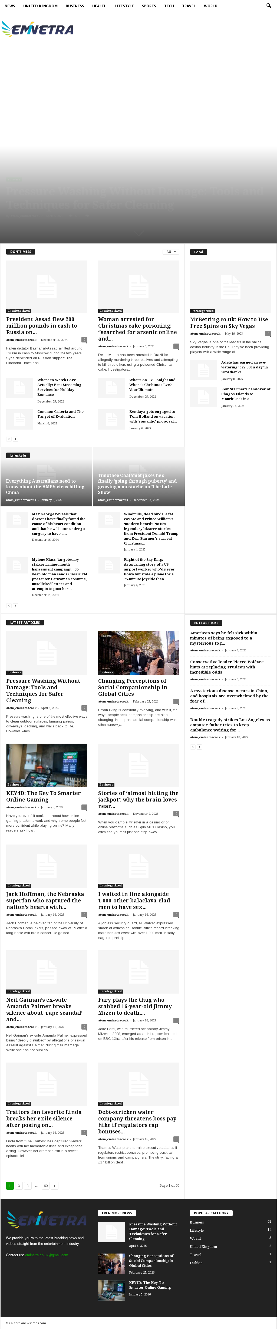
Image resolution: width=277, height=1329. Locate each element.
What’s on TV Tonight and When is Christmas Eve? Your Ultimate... (152, 385)
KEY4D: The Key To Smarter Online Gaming (43, 796)
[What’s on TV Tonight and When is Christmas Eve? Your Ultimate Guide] (111, 388)
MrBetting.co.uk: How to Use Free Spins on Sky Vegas (229, 322)
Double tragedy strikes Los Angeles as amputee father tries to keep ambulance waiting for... (230, 725)
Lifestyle (124, 6)
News (10, 6)
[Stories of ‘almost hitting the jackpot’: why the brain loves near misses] (138, 765)
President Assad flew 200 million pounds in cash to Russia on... (41, 325)
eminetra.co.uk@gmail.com (46, 1255)
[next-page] (15, 439)
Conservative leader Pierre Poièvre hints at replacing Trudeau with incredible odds (227, 667)
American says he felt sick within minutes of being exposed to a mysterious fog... (223, 638)
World (210, 6)
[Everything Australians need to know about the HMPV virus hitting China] (47, 476)
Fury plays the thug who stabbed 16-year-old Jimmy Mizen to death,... (135, 1006)
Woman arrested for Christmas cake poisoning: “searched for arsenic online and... (137, 329)
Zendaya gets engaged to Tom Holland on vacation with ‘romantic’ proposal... (153, 416)
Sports (149, 6)
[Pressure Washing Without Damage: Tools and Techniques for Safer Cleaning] (46, 653)
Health (99, 6)
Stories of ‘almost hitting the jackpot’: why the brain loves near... (138, 799)
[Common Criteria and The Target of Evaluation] (19, 419)
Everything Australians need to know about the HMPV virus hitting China (45, 487)
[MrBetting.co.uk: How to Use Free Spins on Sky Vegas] (230, 287)
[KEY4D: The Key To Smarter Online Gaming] (46, 765)
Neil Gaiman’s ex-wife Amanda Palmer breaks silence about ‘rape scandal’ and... (44, 1010)
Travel (189, 6)
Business (14, 179)
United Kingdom (40, 6)
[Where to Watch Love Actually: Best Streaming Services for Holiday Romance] (19, 388)
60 (46, 1186)
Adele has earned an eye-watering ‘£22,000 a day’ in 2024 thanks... (244, 367)
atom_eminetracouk (26, 216)
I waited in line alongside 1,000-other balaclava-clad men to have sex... (134, 900)
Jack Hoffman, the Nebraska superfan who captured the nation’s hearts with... (45, 900)
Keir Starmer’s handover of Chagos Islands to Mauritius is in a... (246, 394)
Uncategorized (19, 310)
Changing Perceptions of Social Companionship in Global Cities (132, 687)
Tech (169, 6)
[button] (269, 6)
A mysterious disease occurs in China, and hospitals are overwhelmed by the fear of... (229, 696)
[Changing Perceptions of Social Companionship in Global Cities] (138, 653)
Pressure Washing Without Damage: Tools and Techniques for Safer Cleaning (135, 198)
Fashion (196, 1263)
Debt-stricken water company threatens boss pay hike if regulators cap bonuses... (137, 1122)
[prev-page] (9, 439)
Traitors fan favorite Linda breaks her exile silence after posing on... (44, 1118)
